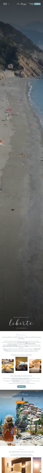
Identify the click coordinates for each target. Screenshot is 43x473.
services (21, 386)
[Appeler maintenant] (8, 3)
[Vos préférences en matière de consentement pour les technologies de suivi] (41, 471)
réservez (37, 3)
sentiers (20, 402)
